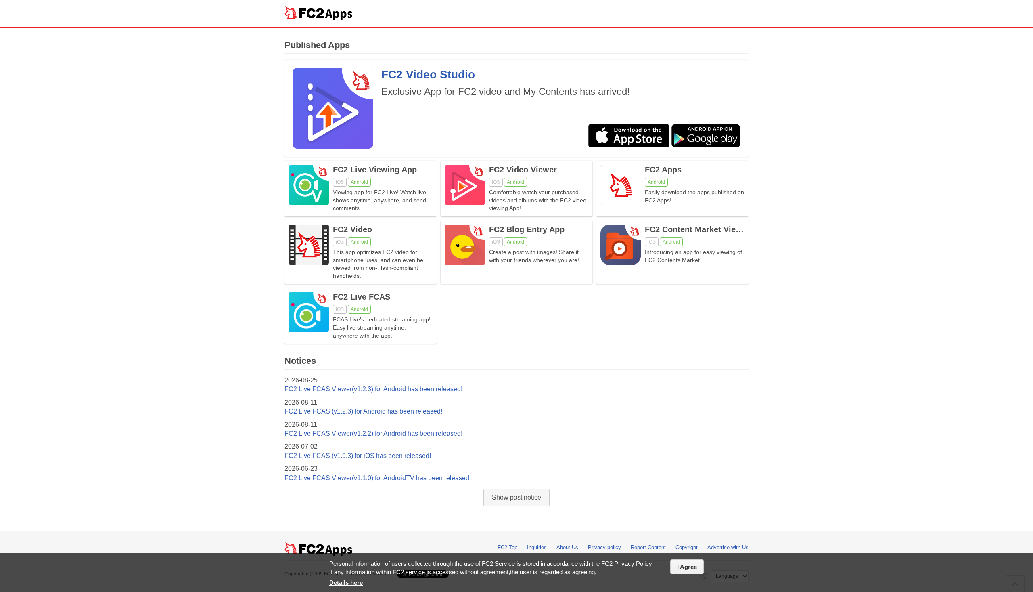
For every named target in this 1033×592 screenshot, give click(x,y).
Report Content (648, 547)
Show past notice (516, 497)
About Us (567, 547)
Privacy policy (604, 547)
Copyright (686, 547)
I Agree (687, 566)
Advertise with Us (728, 547)
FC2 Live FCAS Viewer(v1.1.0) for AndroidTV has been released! (377, 477)
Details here (346, 582)
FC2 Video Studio (428, 74)
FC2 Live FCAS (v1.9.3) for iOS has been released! (357, 455)
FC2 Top (507, 547)
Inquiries (537, 547)
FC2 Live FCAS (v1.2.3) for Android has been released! (363, 411)
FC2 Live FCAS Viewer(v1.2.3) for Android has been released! (373, 389)
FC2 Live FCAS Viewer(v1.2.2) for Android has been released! (373, 433)
